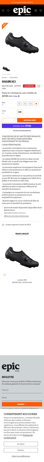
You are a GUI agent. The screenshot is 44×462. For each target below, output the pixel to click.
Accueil (4, 77)
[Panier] (40, 10)
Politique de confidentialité (29, 408)
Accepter (21, 444)
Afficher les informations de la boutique (16, 216)
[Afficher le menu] (3, 10)
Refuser (21, 450)
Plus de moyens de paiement (22, 130)
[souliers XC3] (22, 257)
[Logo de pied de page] (10, 366)
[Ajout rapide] (4, 275)
